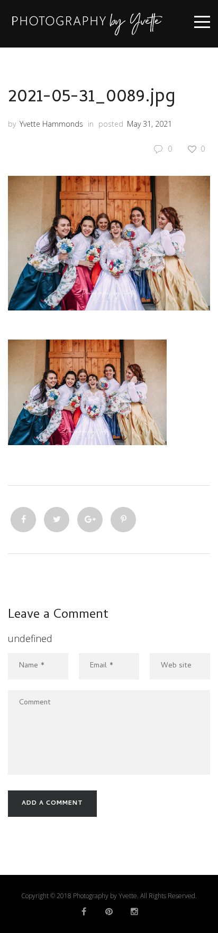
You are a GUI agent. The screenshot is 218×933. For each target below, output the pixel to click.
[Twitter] (56, 519)
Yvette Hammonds (51, 124)
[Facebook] (23, 519)
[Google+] (90, 519)
